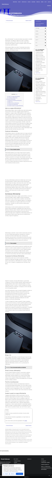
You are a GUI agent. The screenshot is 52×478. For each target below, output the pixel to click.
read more (37, 72)
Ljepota (49, 1)
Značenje (49, 5)
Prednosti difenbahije (12, 97)
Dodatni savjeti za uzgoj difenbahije (15, 105)
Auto (46, 1)
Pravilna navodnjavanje (12, 104)
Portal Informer (9, 15)
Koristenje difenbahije (10, 99)
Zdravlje (38, 1)
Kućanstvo (22, 15)
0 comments (27, 15)
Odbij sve (12, 473)
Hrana (42, 1)
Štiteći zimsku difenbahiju (13, 103)
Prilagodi (6, 473)
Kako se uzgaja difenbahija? (13, 96)
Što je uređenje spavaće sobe (39, 50)
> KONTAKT (15, 462)
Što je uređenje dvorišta (39, 79)
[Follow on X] (51, 476)
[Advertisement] (18, 31)
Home (6, 17)
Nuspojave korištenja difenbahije (14, 100)
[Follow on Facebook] (49, 476)
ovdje (25, 420)
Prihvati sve (19, 473)
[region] (13, 470)
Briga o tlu (10, 101)
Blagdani (33, 1)
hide (16, 94)
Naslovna (15, 1)
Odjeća (29, 1)
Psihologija (24, 1)
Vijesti (19, 1)
